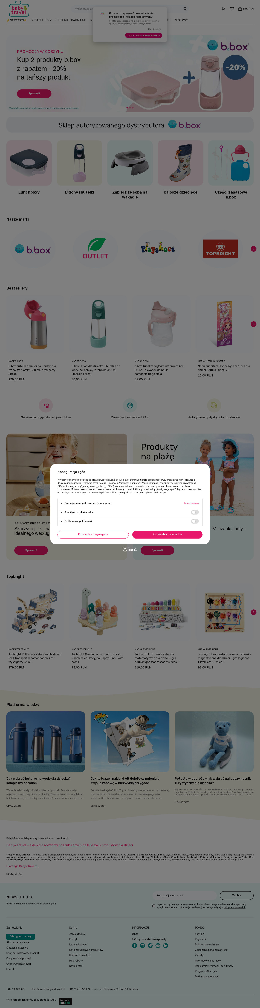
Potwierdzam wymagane (93, 534)
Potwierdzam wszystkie (167, 534)
